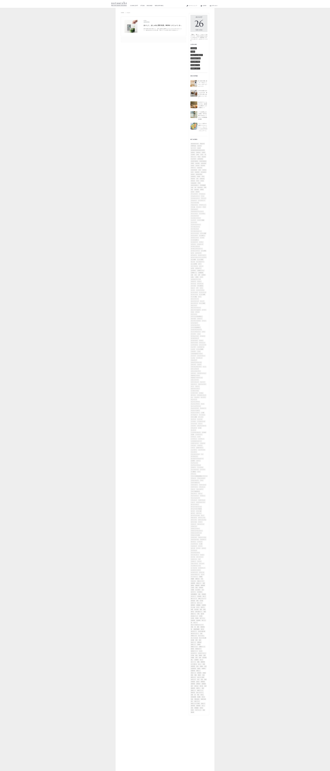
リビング (199, 561)
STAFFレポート (195, 68)
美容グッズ (193, 672)
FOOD (145, 20)
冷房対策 (201, 587)
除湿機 (198, 696)
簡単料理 (193, 666)
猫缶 (196, 655)
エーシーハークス (195, 233)
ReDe (203, 176)
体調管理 (193, 583)
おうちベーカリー (202, 255)
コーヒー (204, 320)
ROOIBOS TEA (195, 65)
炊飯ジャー (193, 644)
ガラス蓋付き (200, 285)
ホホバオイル (194, 517)
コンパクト (193, 333)
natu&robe (197, 172)
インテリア (193, 220)
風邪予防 (193, 705)
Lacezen (197, 165)
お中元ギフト (198, 268)
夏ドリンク (199, 602)
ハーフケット (194, 438)
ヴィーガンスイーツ (195, 226)
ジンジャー (193, 355)
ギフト (199, 296)
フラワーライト (194, 486)
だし (192, 397)
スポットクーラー (195, 379)
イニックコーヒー (195, 215)
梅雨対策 (202, 626)
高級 (204, 710)
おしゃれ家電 (194, 263)
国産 (197, 600)
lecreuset (203, 165)
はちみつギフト (199, 447)
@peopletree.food (194, 143)
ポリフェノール (201, 517)
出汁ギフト (193, 591)
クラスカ (197, 312)
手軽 (198, 613)
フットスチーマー (195, 469)
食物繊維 (196, 707)
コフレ (203, 331)
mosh (192, 172)
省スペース (193, 661)
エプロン (201, 242)
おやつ (199, 263)
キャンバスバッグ (195, 301)
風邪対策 (198, 705)
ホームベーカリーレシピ (196, 506)
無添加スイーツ (194, 651)
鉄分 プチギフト (199, 692)
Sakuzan (193, 180)
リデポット (193, 561)
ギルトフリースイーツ (195, 307)
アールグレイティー (195, 196)
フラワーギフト (194, 484)
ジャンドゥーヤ (202, 344)
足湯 (205, 686)
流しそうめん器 (194, 637)
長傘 (198, 694)
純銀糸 (198, 668)
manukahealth (194, 169)
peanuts (192, 174)
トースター (193, 421)
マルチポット (203, 539)
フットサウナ (200, 467)
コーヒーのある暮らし (195, 327)
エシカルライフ (194, 242)
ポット (202, 515)
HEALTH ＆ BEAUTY (196, 55)
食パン (203, 705)
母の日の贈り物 (201, 631)
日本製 (200, 616)
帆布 (204, 609)
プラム (201, 480)
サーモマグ (202, 336)
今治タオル (193, 581)
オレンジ (201, 266)
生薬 (200, 657)
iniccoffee (197, 163)
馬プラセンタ (198, 710)
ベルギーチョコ (201, 500)
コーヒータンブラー (195, 325)
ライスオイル (194, 550)
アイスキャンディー (195, 198)
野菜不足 (193, 692)
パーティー (193, 436)
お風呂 (197, 277)
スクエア (199, 364)
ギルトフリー (194, 305)
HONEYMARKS (203, 161)
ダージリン (193, 395)
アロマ (204, 207)
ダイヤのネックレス (201, 395)
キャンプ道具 (202, 303)
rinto (197, 178)
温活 (200, 640)
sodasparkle (193, 183)
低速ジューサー (200, 581)
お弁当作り (193, 270)
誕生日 (197, 681)
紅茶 (205, 666)
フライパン (193, 473)
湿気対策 (199, 642)
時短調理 (198, 620)
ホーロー (193, 511)
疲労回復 (204, 657)
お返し (192, 277)
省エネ (201, 659)
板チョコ (204, 620)
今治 (202, 578)
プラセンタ (193, 478)
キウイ (201, 288)
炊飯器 (198, 644)
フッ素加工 (193, 471)
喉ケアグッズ (194, 598)
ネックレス (193, 430)
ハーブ (198, 436)
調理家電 (193, 683)
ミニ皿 (200, 543)
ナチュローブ (194, 427)
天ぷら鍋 (193, 607)
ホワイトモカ (194, 521)
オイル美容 (203, 250)
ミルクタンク (194, 546)
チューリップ (194, 399)
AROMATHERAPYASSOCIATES (198, 150)
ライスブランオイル (195, 552)
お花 (195, 274)
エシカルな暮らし (195, 239)
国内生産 (193, 600)
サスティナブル (194, 342)
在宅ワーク (193, 602)
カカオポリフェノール (195, 279)
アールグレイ (202, 193)
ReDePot (193, 178)
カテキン (199, 281)
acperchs (199, 145)
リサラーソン (194, 559)
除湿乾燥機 (193, 696)
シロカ (198, 351)
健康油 (192, 585)
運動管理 (193, 688)
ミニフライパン (194, 543)
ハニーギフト (194, 449)
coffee (197, 154)
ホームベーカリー (195, 504)
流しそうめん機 (202, 637)
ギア (197, 288)
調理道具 (198, 683)
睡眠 (198, 661)
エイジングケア (194, 235)
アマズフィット (202, 204)
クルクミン (199, 318)
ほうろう (193, 513)
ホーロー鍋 (198, 511)
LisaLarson (199, 167)
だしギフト (197, 397)
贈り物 (201, 686)
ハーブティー (201, 438)
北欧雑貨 (204, 594)
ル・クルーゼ (194, 567)
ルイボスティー (201, 567)
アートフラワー (194, 193)
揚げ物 (202, 613)
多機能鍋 (198, 605)
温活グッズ (193, 642)
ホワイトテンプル (202, 519)
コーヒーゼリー (194, 322)
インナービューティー (195, 224)
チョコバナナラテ (195, 408)
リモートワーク (194, 563)
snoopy (202, 180)
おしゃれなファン (200, 261)
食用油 (201, 707)
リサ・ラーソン (199, 556)
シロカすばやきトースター (196, 353)
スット (204, 366)
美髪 (195, 675)
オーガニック (200, 244)
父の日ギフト (194, 653)
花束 (202, 679)
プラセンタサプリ (195, 480)
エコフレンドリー (195, 237)
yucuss (192, 191)
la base (192, 165)
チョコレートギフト (195, 412)
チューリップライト (195, 403)
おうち (192, 253)
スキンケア (193, 364)
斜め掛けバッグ (194, 616)
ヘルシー (193, 502)
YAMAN (201, 189)
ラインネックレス (195, 554)
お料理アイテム (200, 270)
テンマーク (199, 419)
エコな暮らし (202, 235)
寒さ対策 (196, 609)
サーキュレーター (195, 336)
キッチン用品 (194, 296)
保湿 (204, 583)
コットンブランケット (195, 331)
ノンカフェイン (199, 434)
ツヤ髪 (202, 412)
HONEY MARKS (194, 161)
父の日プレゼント (202, 653)
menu (200, 169)
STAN (199, 183)
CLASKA (193, 154)
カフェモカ (193, 285)
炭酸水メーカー (194, 646)
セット (192, 386)
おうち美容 (193, 259)
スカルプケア (194, 360)
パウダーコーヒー (195, 443)
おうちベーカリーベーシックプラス (198, 257)
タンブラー (203, 397)
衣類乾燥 (193, 681)
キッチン (193, 290)
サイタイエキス (194, 340)
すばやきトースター (195, 375)
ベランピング (194, 500)
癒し (192, 659)
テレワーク (193, 419)
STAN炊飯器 (202, 185)
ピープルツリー (194, 456)
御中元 (192, 611)
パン (202, 454)
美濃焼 (204, 672)
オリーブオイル (194, 266)
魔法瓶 (192, 712)
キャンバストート (195, 298)
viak (192, 189)
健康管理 (197, 585)
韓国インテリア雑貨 (195, 703)
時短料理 (193, 620)
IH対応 (192, 163)
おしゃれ (193, 261)
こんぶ (198, 333)
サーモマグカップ (195, 338)
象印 (192, 686)
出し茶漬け (198, 589)
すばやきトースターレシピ (196, 377)
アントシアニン (194, 213)
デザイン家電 (194, 416)
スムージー (202, 381)
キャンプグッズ (194, 303)
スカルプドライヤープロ (196, 362)
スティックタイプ (195, 368)
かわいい (193, 288)
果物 (192, 626)
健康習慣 (203, 585)
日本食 (192, 618)
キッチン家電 (202, 294)
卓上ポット (193, 596)
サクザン (201, 340)
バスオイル (202, 443)
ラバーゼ (193, 556)
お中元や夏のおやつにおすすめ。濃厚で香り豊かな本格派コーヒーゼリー (202, 94)
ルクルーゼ (201, 572)
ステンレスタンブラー (195, 371)
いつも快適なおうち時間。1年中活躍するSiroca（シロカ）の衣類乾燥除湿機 (202, 115)
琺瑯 (204, 655)
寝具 (201, 609)
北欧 (199, 594)
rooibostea (202, 178)
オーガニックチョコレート (196, 248)
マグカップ (193, 524)
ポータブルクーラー (200, 502)
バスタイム (199, 445)
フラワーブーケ (202, 484)
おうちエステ (198, 253)
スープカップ (199, 357)
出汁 (203, 589)
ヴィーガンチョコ (195, 228)
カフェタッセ (200, 283)
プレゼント (202, 495)
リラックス (201, 563)
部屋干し (198, 688)
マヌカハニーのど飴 (195, 535)
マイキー (200, 521)
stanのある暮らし (195, 185)
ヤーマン (198, 548)
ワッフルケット (194, 576)
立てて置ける (194, 664)
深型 (196, 640)
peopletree (193, 176)
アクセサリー (194, 200)
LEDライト (193, 167)
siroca (197, 180)
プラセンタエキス (201, 478)
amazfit (198, 148)
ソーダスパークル (195, 390)
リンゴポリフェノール (195, 565)
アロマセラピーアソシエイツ (197, 211)
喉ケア (204, 596)
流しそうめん (201, 635)
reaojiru (198, 176)
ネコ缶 (199, 427)
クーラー (204, 309)
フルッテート (194, 493)
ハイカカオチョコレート (196, 441)
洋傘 (201, 633)
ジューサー (193, 347)
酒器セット (193, 690)
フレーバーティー (195, 495)
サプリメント (202, 342)
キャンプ (202, 301)
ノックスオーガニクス (195, 432)
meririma (204, 169)
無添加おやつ (198, 648)
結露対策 (193, 670)
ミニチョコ (199, 541)
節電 (204, 664)
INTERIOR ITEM (195, 58)
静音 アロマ (197, 701)
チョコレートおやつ (195, 410)
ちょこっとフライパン (195, 406)
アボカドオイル (194, 204)
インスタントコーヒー (195, 218)
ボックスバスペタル (195, 515)
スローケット (194, 384)
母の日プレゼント (195, 633)
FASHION (193, 48)
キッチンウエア (194, 292)
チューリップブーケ (195, 401)
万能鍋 (200, 576)
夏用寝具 (193, 605)
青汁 (192, 701)
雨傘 (192, 699)
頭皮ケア (203, 703)
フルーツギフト (199, 489)
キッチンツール (194, 294)
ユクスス (204, 548)
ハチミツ (193, 447)
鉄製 (192, 694)
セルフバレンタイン (195, 388)
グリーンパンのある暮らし (196, 316)
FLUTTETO (193, 158)
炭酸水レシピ (202, 646)
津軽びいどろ (194, 635)
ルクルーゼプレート (195, 574)
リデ (199, 559)
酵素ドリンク (200, 690)
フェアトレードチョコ (195, 465)
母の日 (202, 629)
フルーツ (193, 489)
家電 (192, 609)
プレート (200, 493)
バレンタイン (194, 451)
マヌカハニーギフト (195, 528)
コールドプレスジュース (196, 329)
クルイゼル (193, 318)
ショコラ (193, 349)
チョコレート (203, 408)
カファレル (193, 283)
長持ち (202, 694)
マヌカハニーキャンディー (196, 530)
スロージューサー (202, 384)
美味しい (198, 670)
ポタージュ (198, 513)
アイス (202, 196)
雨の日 (203, 696)
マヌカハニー (194, 526)
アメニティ (198, 207)
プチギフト (193, 467)
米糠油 (201, 666)
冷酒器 (192, 589)
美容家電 (199, 672)
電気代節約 (197, 699)
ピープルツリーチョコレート (197, 458)
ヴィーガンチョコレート (196, 231)
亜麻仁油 (197, 578)
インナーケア (194, 222)
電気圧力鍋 (203, 699)
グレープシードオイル (195, 320)
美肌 (192, 675)
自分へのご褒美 (200, 677)
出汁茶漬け (199, 591)
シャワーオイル (194, 344)
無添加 (192, 648)
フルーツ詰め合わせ (195, 491)
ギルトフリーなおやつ (195, 309)
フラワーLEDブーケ (195, 482)
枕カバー (195, 622)
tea (195, 187)
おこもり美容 (200, 259)
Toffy (205, 187)
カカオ (201, 277)
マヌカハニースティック (196, 532)
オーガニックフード (195, 250)
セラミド (197, 386)
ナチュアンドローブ (201, 425)
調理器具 (203, 681)
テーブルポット (194, 414)
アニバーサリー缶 (195, 202)
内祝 (196, 587)
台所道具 (199, 596)
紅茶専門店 (193, 668)
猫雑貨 (200, 655)
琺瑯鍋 (192, 657)
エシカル (202, 237)
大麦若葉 (204, 605)
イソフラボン (202, 213)
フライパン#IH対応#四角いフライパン (199, 476)
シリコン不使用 (199, 349)
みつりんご (193, 541)
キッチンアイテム (200, 290)
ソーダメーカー (194, 392)
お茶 (199, 274)
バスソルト (193, 445)
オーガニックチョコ (195, 246)
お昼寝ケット (194, 272)
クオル (192, 312)
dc (205, 154)
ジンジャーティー (201, 355)
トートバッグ (194, 423)
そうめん (201, 392)
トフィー (200, 423)
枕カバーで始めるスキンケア (197, 624)
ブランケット (202, 486)
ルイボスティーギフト (195, 570)
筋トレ (199, 664)
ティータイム (202, 414)
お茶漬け (203, 274)
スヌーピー (193, 373)
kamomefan (203, 163)
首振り (192, 710)
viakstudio (196, 189)
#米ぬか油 (202, 143)
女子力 (197, 607)
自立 (198, 679)
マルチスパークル (202, 537)
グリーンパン (194, 314)
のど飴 (192, 434)
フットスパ (202, 469)
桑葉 (198, 626)
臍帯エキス (193, 677)
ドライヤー (193, 425)
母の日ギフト (194, 631)
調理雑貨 (204, 683)
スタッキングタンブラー (196, 366)
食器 (192, 707)
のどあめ (204, 432)
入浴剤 (192, 587)
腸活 (203, 675)
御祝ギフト (193, 613)
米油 (197, 666)
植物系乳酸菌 (196, 629)
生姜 (196, 657)
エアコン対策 (203, 233)
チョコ (202, 403)
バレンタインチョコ (195, 454)
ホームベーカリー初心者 (196, 508)
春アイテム (202, 618)
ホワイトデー (194, 519)
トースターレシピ (201, 421)
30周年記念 (193, 145)
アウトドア (203, 198)
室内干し (203, 607)
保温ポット (198, 583)
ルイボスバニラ (194, 572)
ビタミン (198, 460)
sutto (192, 187)
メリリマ (200, 546)
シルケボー (193, 351)
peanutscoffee (199, 174)
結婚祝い (204, 668)
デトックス (200, 416)
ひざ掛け (193, 460)
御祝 (205, 611)
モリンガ (193, 548)
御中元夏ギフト (199, 611)
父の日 (200, 651)
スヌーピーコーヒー (201, 373)
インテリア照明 (200, 220)
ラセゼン (202, 554)
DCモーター (193, 156)
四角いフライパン (202, 598)
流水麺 (192, 640)
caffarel (203, 152)
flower (199, 156)
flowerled (204, 156)
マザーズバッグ (200, 524)
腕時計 (199, 675)
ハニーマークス (201, 449)
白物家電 (196, 659)
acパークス (193, 148)
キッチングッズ (202, 292)
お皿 (192, 274)
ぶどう (198, 471)
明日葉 (197, 618)
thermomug (200, 187)
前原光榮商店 (194, 594)
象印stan (196, 686)
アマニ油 (193, 207)
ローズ (202, 574)
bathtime (193, 152)
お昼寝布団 (200, 272)
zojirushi (197, 191)
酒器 (203, 688)
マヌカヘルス (194, 537)
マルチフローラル (195, 539)
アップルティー (201, 200)
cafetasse (198, 152)
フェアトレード (194, 462)
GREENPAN (200, 158)
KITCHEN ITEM (195, 61)
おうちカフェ (194, 255)
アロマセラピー (194, 209)
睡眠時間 (203, 661)
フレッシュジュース (195, 497)
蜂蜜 (205, 679)
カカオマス (193, 281)
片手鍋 (192, 655)
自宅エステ (193, 679)
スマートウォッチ (195, 381)
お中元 (192, 268)
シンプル (193, 357)
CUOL (201, 154)
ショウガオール (200, 347)
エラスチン (193, 244)
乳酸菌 (192, 578)
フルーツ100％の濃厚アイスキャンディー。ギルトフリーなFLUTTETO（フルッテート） (202, 127)
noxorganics (203, 172)
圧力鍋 (201, 600)
